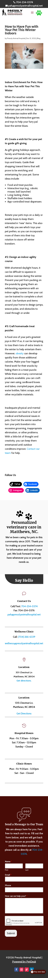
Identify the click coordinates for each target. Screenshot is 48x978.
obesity (19, 353)
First (6, 870)
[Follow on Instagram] (21, 969)
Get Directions (24, 713)
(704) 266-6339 (26, 636)
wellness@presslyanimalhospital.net (24, 643)
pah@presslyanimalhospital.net (24, 614)
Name (8, 861)
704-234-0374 (29, 606)
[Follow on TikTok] (27, 969)
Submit (11, 933)
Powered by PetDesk (24, 961)
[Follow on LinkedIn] (32, 969)
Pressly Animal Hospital (16, 38)
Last (26, 870)
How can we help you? (16, 896)
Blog (38, 38)
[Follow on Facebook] (16, 969)
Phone (8, 885)
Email (8, 875)
